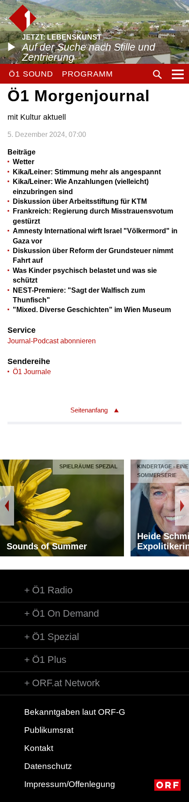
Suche (157, 74)
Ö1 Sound (31, 74)
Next (182, 506)
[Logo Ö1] (22, 18)
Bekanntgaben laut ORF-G (74, 712)
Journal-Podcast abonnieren (51, 341)
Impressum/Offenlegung (69, 784)
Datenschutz (48, 766)
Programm (87, 74)
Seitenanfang (89, 410)
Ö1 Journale (32, 371)
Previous (7, 506)
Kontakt (38, 748)
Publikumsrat (48, 730)
